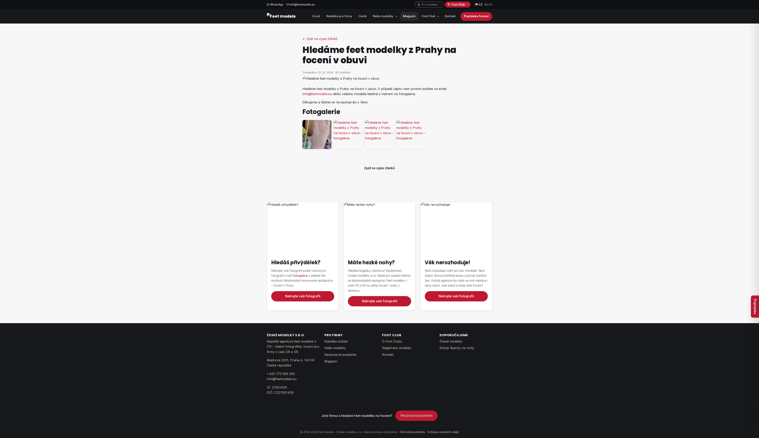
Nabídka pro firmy (339, 16)
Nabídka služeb (336, 341)
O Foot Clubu (392, 341)
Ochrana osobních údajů (443, 432)
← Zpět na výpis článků (319, 39)
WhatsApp (276, 4)
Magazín (409, 16)
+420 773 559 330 (281, 374)
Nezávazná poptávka (340, 355)
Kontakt (450, 16)
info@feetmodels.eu (302, 4)
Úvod (316, 16)
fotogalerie (300, 276)
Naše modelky (383, 16)
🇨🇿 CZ (478, 4)
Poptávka (755, 306)
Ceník (363, 16)
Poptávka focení (476, 16)
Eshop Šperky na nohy (457, 348)
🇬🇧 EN (488, 4)
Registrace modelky (396, 348)
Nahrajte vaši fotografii (302, 296)
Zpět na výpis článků (379, 168)
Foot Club (428, 16)
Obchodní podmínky (412, 432)
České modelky (451, 341)
